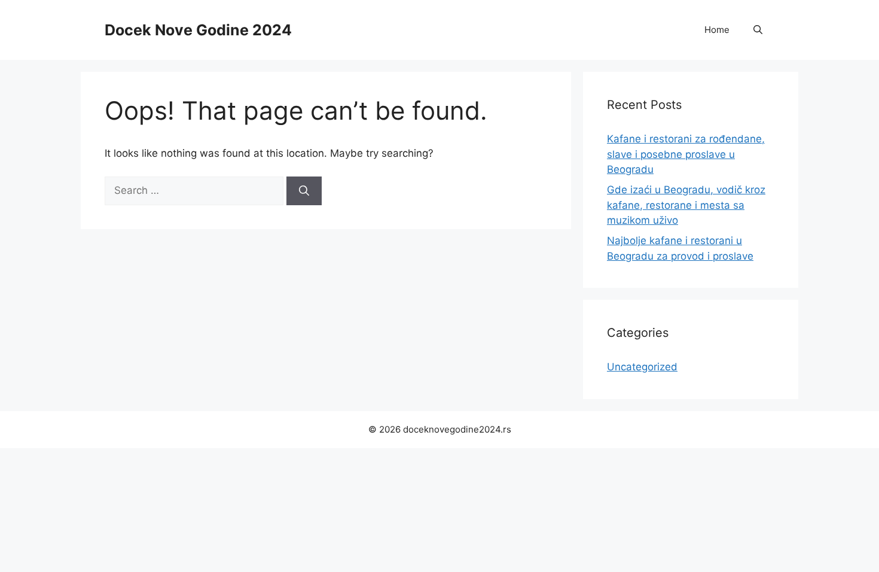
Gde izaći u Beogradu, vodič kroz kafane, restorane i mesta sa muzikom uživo (686, 205)
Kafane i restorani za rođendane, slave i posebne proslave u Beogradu (686, 154)
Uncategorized (642, 367)
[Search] (304, 191)
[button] (757, 30)
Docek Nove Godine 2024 (198, 30)
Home (717, 29)
